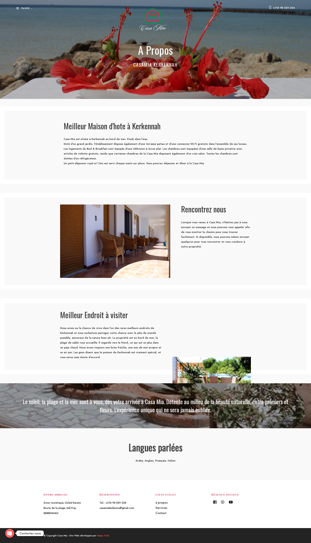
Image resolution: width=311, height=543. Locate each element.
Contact (161, 513)
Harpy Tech (103, 535)
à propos (162, 502)
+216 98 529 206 (284, 8)
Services (161, 508)
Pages (25, 8)
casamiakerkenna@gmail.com (117, 508)
